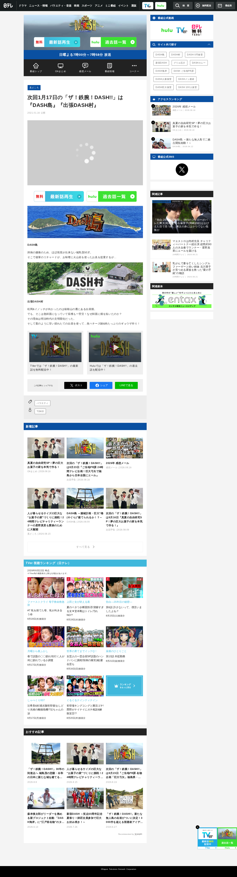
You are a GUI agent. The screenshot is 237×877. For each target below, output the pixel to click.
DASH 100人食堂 (187, 87)
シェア (104, 385)
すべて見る (83, 546)
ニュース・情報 (38, 5)
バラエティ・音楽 (61, 5)
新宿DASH (161, 63)
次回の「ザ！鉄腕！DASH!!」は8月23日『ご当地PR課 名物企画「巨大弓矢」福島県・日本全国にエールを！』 (124, 773)
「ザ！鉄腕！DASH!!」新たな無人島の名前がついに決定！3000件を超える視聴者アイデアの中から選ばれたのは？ (124, 818)
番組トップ (36, 71)
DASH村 (175, 54)
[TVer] (147, 5)
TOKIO (40, 411)
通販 (134, 5)
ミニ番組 (110, 5)
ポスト (79, 385)
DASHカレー (199, 63)
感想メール (85, 71)
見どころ (34, 87)
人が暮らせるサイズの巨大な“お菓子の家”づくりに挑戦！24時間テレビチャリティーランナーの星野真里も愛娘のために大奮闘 (85, 773)
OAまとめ (60, 71)
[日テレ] (8, 5)
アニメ (99, 5)
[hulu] (160, 5)
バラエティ (42, 403)
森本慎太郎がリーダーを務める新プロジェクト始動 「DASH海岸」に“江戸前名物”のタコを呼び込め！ (45, 818)
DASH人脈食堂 (164, 79)
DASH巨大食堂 (164, 87)
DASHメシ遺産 (186, 79)
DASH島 (160, 54)
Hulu (112, 196)
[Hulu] (113, 42)
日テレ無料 (196, 30)
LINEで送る (126, 385)
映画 (76, 5)
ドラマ (23, 5)
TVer (59, 196)
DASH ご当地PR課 (184, 71)
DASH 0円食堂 (195, 54)
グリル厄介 (179, 63)
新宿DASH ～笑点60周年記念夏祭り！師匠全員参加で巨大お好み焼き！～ (84, 817)
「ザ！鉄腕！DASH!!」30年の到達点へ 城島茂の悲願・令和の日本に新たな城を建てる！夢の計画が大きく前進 (45, 773)
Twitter (182, 169)
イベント (123, 5)
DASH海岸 (161, 71)
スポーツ (87, 5)
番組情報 (110, 71)
